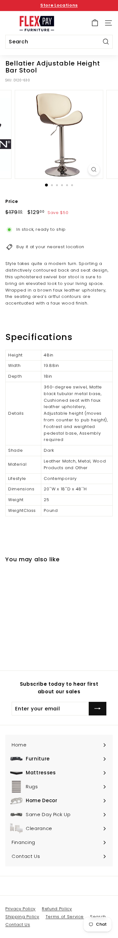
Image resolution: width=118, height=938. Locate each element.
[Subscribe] (97, 709)
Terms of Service (65, 917)
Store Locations (59, 5)
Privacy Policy (20, 909)
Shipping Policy (22, 917)
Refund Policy (57, 909)
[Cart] (94, 23)
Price (11, 201)
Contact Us (17, 925)
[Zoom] (94, 169)
